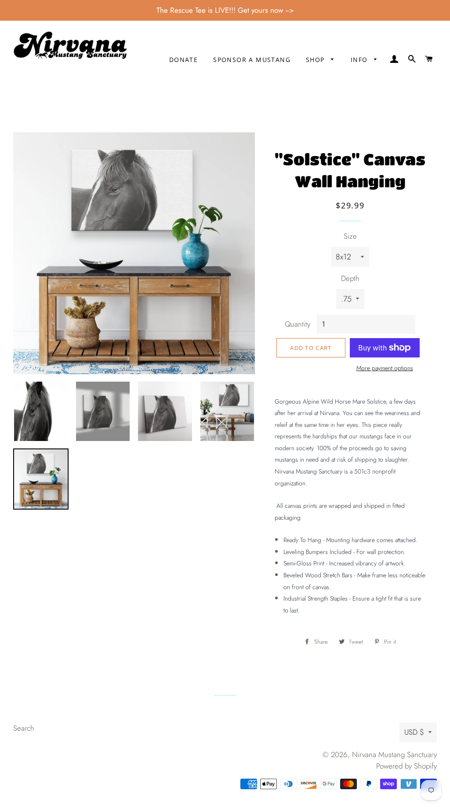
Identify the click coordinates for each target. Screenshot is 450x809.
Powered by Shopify (406, 766)
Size (350, 236)
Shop (316, 59)
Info (360, 59)
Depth (350, 278)
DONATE (183, 59)
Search (23, 728)
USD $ (414, 732)
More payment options (384, 368)
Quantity (297, 324)
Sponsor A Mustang (251, 59)
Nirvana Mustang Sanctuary (394, 754)
